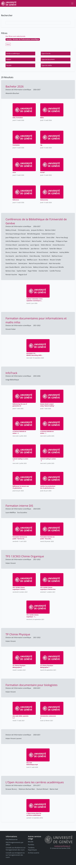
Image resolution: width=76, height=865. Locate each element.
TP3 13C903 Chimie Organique (25, 556)
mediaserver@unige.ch (62, 846)
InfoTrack (11, 373)
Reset (8, 44)
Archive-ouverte (33, 853)
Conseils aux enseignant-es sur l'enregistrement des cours (15, 855)
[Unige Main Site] (8, 3)
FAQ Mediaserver (12, 839)
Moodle (30, 842)
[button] (20, 53)
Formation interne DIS (19, 505)
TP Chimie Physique (18, 634)
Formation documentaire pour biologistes (31, 685)
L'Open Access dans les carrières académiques (35, 782)
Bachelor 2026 (15, 86)
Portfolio (31, 845)
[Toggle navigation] (72, 3)
